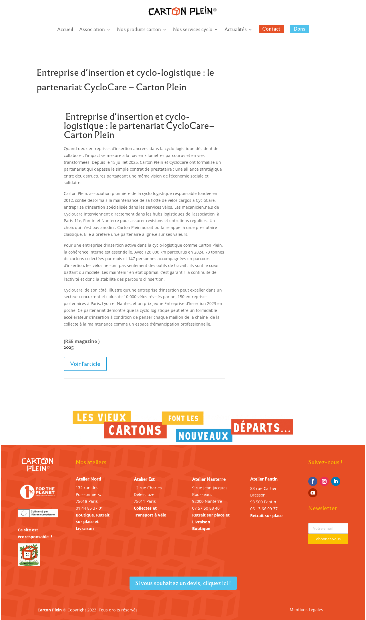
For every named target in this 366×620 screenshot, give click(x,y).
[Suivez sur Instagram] (324, 481)
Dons (299, 29)
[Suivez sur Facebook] (312, 481)
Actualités (235, 30)
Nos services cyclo (192, 30)
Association (92, 30)
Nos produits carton (139, 30)
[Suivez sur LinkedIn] (335, 481)
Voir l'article (85, 363)
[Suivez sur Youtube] (312, 492)
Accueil (65, 30)
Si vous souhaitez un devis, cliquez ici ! (183, 583)
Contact (271, 29)
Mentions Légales (306, 610)
